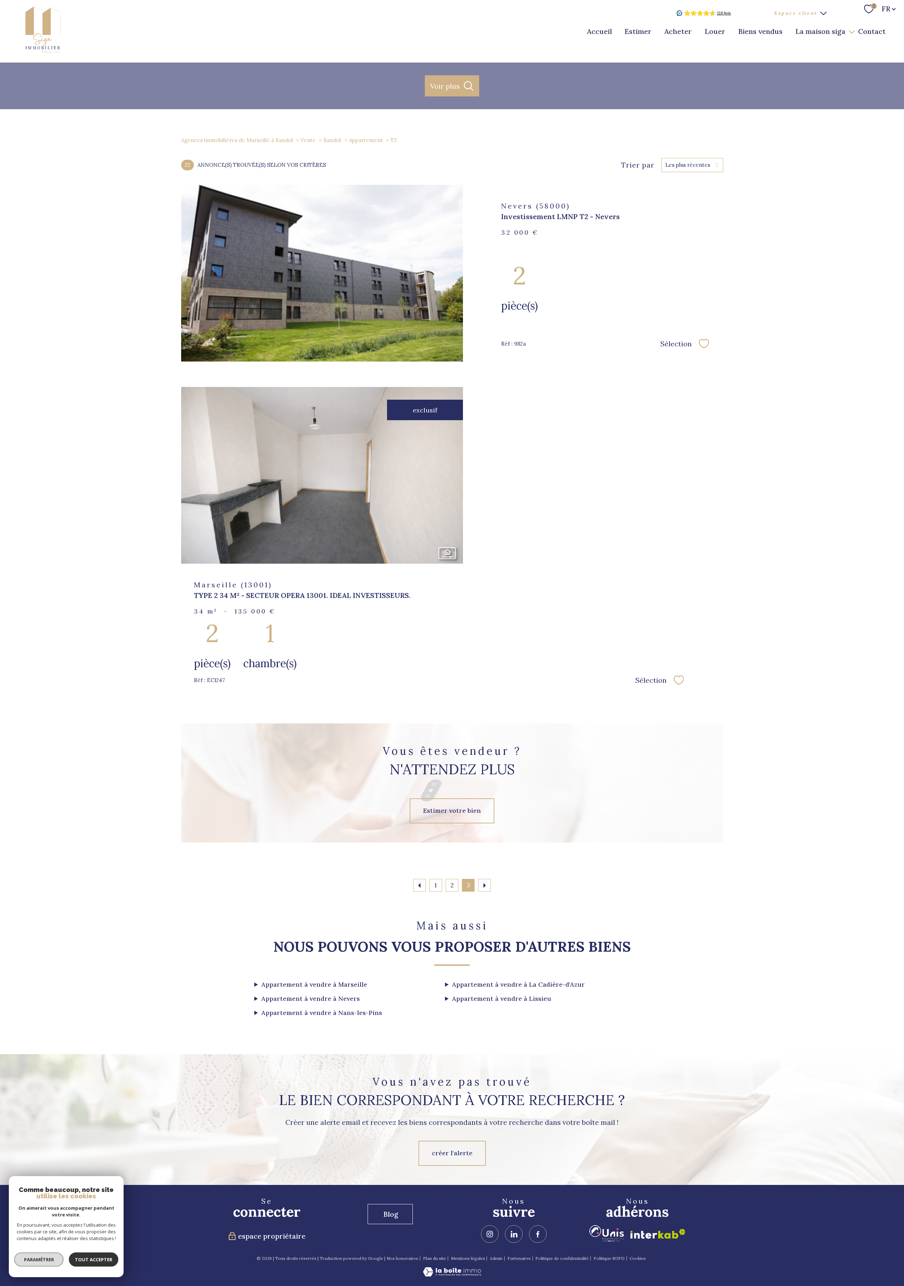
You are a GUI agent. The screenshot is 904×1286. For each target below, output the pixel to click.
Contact (872, 31)
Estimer (638, 31)
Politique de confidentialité (562, 1258)
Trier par (637, 165)
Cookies (638, 1258)
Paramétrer (39, 1259)
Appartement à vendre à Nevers (310, 998)
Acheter (678, 31)
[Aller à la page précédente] (419, 885)
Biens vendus (760, 31)
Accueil (599, 31)
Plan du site (434, 1258)
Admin (496, 1258)
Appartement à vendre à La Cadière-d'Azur (518, 984)
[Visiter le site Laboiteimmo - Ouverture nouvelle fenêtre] (452, 1274)
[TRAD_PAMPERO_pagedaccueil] (43, 51)
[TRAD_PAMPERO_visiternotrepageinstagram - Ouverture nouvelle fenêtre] (490, 1234)
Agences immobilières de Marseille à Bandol (237, 140)
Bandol (332, 140)
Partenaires (519, 1258)
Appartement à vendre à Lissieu (501, 998)
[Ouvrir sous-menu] (851, 31)
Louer (714, 31)
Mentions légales (468, 1258)
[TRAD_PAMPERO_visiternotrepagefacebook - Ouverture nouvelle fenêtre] (538, 1234)
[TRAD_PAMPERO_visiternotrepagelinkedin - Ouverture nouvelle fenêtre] (514, 1234)
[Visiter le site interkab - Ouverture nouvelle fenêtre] (657, 1234)
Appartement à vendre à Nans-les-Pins (321, 1013)
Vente (308, 140)
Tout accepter (93, 1259)
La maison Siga (820, 31)
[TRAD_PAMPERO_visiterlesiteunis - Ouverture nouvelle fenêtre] (606, 1233)
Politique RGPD (609, 1258)
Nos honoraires (402, 1258)
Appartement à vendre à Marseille (314, 984)
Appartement (366, 140)
